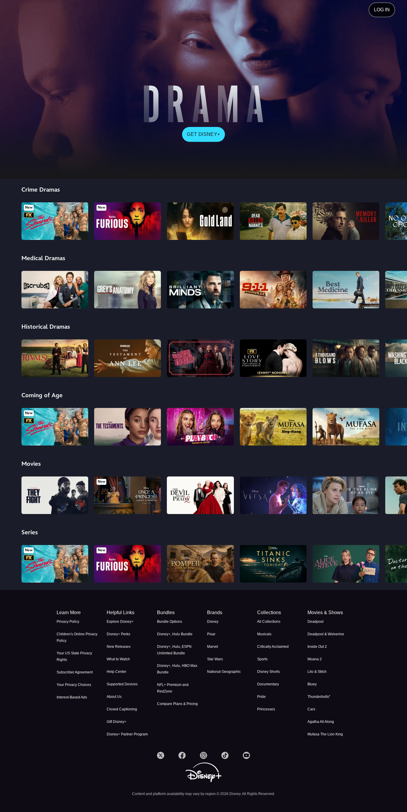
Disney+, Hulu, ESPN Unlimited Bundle (174, 650)
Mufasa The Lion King (325, 734)
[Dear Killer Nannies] (273, 221)
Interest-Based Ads (72, 697)
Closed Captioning (122, 709)
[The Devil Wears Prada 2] (200, 495)
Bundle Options (169, 622)
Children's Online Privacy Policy (77, 637)
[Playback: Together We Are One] (200, 426)
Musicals (264, 634)
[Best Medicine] (346, 289)
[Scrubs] (54, 289)
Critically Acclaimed (273, 647)
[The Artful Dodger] (200, 358)
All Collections (268, 622)
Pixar (211, 634)
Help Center (116, 672)
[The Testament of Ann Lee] (127, 358)
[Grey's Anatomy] (127, 289)
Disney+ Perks (118, 634)
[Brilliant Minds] (200, 289)
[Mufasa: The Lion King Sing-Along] (273, 426)
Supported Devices (122, 684)
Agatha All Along (320, 722)
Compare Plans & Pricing (177, 704)
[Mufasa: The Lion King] (346, 426)
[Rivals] (54, 358)
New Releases (119, 647)
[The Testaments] (127, 426)
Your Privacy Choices (74, 685)
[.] (160, 755)
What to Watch (118, 659)
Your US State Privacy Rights (74, 656)
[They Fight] (54, 495)
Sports (262, 659)
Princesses (266, 709)
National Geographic (224, 672)
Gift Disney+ (116, 722)
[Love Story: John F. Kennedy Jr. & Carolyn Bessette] (273, 358)
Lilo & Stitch (317, 672)
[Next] (395, 220)
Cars (311, 709)
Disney (212, 622)
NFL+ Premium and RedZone (173, 688)
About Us (114, 697)
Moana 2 (314, 659)
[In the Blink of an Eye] (346, 495)
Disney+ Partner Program (127, 734)
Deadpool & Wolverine (325, 634)
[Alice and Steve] (346, 564)
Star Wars (215, 659)
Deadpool (315, 622)
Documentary (268, 684)
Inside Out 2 (317, 647)
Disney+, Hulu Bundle (174, 634)
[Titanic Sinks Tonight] (273, 564)
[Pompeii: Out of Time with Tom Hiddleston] (200, 564)
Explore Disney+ (120, 622)
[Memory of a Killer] (346, 221)
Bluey (312, 684)
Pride (261, 697)
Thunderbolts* (318, 697)
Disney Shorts (268, 672)
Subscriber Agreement (75, 672)
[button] (128, 612)
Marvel (212, 647)
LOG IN (382, 9)
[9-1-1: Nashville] (273, 289)
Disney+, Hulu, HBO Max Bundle (177, 669)
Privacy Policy (68, 622)
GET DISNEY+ (203, 134)
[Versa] (273, 495)
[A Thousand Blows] (346, 358)
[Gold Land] (200, 221)
